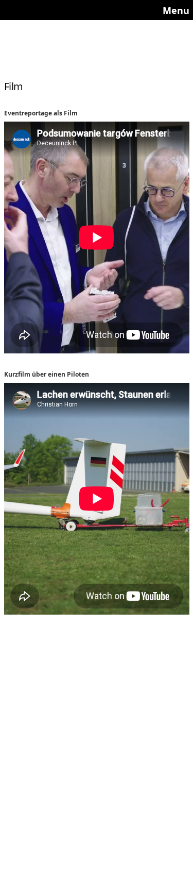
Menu (176, 10)
